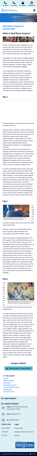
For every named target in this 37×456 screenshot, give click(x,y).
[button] (34, 10)
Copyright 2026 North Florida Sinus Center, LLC (14, 454)
